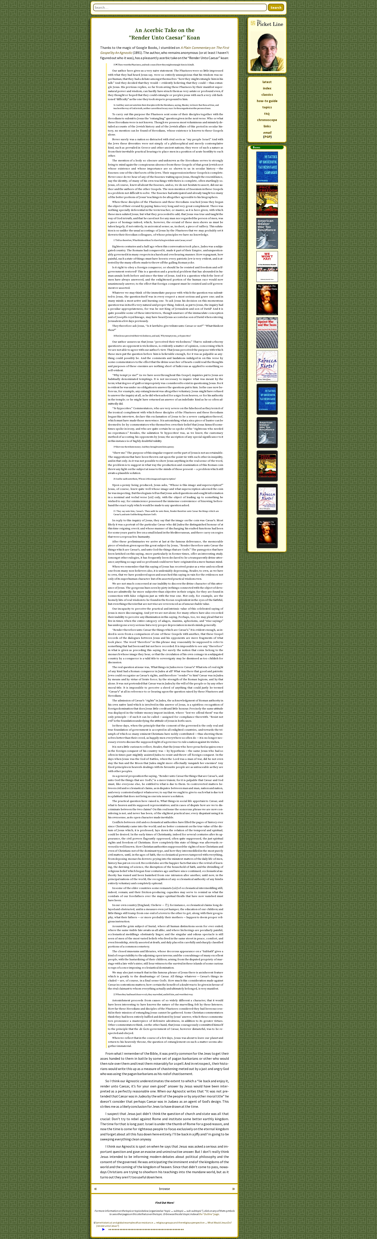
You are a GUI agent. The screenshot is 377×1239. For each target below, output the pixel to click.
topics (267, 107)
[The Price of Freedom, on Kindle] (267, 466)
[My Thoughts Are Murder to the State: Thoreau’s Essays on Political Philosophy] (267, 299)
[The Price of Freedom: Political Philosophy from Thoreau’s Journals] (267, 200)
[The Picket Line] (267, 45)
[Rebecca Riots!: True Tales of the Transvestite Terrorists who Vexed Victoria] (267, 365)
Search (276, 7)
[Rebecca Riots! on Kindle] (267, 499)
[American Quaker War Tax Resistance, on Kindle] (267, 432)
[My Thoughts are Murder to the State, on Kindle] (267, 532)
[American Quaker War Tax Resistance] (267, 233)
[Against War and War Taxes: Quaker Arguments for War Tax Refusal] (267, 332)
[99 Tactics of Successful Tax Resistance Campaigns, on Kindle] (267, 399)
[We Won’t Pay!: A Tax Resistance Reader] (267, 266)
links (267, 126)
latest (267, 82)
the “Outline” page (209, 1214)
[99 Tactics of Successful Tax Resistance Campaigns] (267, 167)
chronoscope (267, 120)
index (267, 88)
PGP (267, 137)
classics (267, 94)
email (267, 132)
